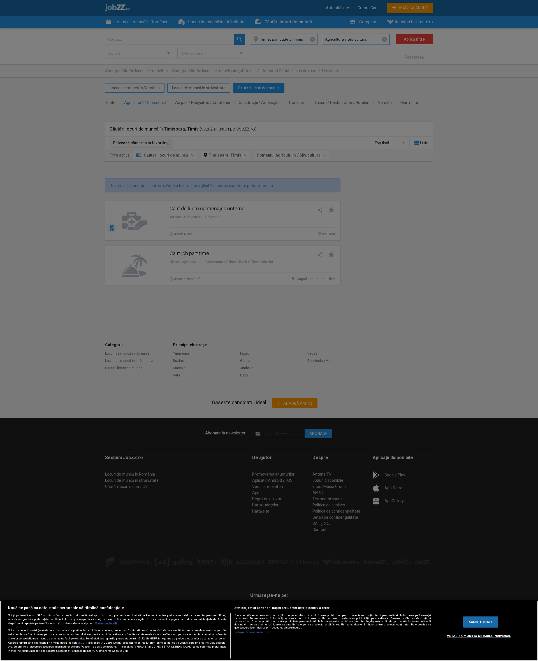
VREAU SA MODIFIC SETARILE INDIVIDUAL (479, 636)
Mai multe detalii (106, 623)
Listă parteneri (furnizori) (252, 632)
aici (80, 642)
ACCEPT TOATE (481, 622)
